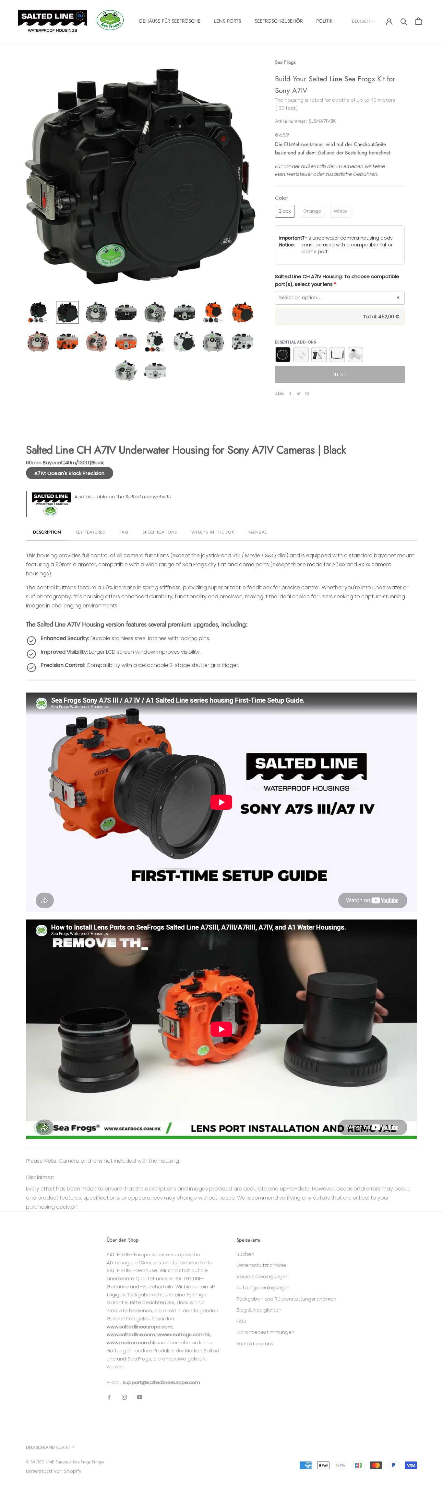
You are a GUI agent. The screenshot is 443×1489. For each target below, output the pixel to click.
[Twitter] (299, 394)
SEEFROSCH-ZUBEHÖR (279, 21)
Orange (312, 211)
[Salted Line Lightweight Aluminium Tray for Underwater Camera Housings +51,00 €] (337, 354)
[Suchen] (404, 21)
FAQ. (241, 1321)
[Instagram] (124, 1397)
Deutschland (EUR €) (48, 1447)
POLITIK (324, 21)
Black (285, 211)
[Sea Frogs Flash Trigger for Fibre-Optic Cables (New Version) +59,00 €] (355, 354)
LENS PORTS (227, 21)
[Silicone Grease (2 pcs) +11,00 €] (301, 354)
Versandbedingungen (262, 1276)
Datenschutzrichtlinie (261, 1265)
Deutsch (361, 21)
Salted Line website (148, 496)
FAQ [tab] (123, 532)
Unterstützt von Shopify (53, 1471)
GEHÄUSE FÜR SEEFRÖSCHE (169, 21)
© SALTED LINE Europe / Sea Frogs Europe (65, 1462)
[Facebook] (290, 394)
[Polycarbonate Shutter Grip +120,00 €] (319, 354)
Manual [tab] (257, 532)
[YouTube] (139, 1397)
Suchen (245, 1254)
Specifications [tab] (159, 532)
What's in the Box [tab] (212, 532)
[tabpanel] (221, 840)
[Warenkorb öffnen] (418, 21)
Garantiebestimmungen (265, 1332)
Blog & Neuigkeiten (258, 1309)
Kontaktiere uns (254, 1343)
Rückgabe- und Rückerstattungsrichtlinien (286, 1298)
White (340, 211)
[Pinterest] (307, 394)
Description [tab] (47, 532)
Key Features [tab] (90, 532)
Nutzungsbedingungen (263, 1287)
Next (340, 374)
